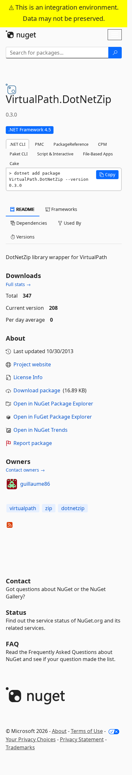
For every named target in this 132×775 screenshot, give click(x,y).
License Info (28, 377)
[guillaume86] (12, 484)
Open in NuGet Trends (40, 429)
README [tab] (25, 209)
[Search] (115, 52)
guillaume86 (35, 483)
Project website (32, 364)
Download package (36, 390)
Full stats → (18, 284)
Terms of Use (87, 731)
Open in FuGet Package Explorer (52, 416)
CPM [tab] (102, 144)
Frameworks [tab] (63, 209)
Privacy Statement (82, 739)
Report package (32, 443)
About (59, 731)
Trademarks (20, 747)
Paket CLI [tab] (19, 154)
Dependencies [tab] (31, 223)
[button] (107, 174)
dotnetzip (73, 508)
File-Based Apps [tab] (98, 154)
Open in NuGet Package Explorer (53, 403)
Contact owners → (25, 470)
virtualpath (23, 508)
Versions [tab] (25, 237)
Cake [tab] (14, 163)
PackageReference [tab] (71, 144)
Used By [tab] (71, 223)
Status (16, 612)
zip (48, 508)
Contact (18, 581)
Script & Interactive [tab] (55, 154)
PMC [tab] (39, 144)
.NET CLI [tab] (17, 144)
